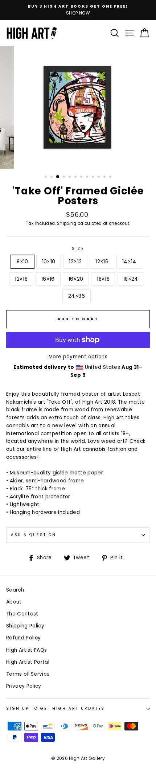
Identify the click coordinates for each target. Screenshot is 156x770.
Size (78, 248)
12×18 (21, 279)
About (14, 601)
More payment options (78, 356)
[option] (78, 10)
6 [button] (76, 177)
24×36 (76, 296)
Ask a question (33, 535)
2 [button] (52, 177)
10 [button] (99, 177)
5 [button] (70, 177)
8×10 (22, 261)
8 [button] (88, 177)
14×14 (129, 261)
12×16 (101, 261)
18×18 (103, 279)
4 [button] (64, 177)
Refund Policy (23, 637)
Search (15, 589)
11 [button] (105, 177)
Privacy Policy (23, 686)
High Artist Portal (27, 662)
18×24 (130, 279)
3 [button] (58, 177)
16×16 (48, 279)
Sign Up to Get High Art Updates (55, 708)
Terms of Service (28, 674)
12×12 (75, 261)
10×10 (49, 261)
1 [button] (46, 177)
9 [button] (93, 177)
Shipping (67, 223)
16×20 (76, 279)
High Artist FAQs (26, 650)
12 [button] (111, 177)
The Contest (22, 613)
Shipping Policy (25, 625)
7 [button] (82, 177)
